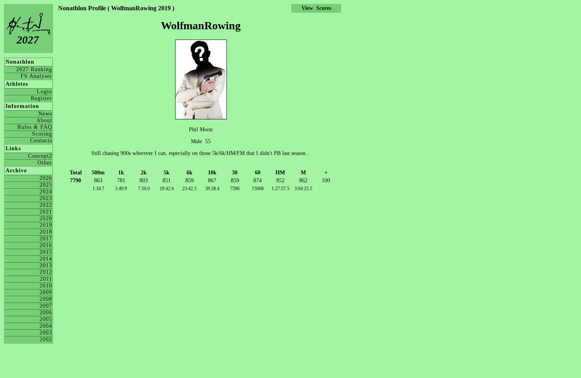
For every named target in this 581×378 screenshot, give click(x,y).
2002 (46, 339)
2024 (46, 192)
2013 (46, 265)
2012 (46, 272)
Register (41, 98)
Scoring (42, 134)
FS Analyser (36, 76)
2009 (46, 292)
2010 (46, 286)
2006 (46, 313)
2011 (46, 279)
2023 (46, 198)
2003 (46, 333)
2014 (46, 259)
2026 (46, 178)
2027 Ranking (34, 69)
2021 (46, 212)
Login (44, 91)
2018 (46, 232)
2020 (46, 218)
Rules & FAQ (34, 127)
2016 (46, 245)
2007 (46, 306)
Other (45, 163)
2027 (28, 40)
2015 (46, 252)
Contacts (41, 141)
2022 (46, 205)
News (45, 114)
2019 (46, 225)
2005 (46, 319)
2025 (46, 185)
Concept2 (40, 156)
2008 (46, 299)
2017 (46, 239)
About (44, 120)
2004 (46, 326)
